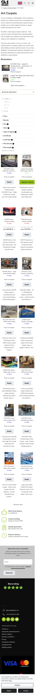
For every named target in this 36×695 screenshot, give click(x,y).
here (10, 681)
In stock (7, 99)
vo (6, 111)
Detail (9, 182)
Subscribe (9, 573)
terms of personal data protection (21, 567)
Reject (9, 691)
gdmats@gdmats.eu (12, 610)
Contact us (5, 629)
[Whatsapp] (12, 619)
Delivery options (7, 634)
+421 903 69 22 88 (12, 614)
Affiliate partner (7, 647)
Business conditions (8, 637)
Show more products (17, 85)
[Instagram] (8, 619)
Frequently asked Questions (10, 632)
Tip (6, 108)
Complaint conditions (8, 642)
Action (7, 102)
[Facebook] (4, 619)
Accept (25, 691)
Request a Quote (27, 182)
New (6, 105)
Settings (17, 685)
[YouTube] (17, 619)
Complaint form (7, 645)
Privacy (4, 639)
